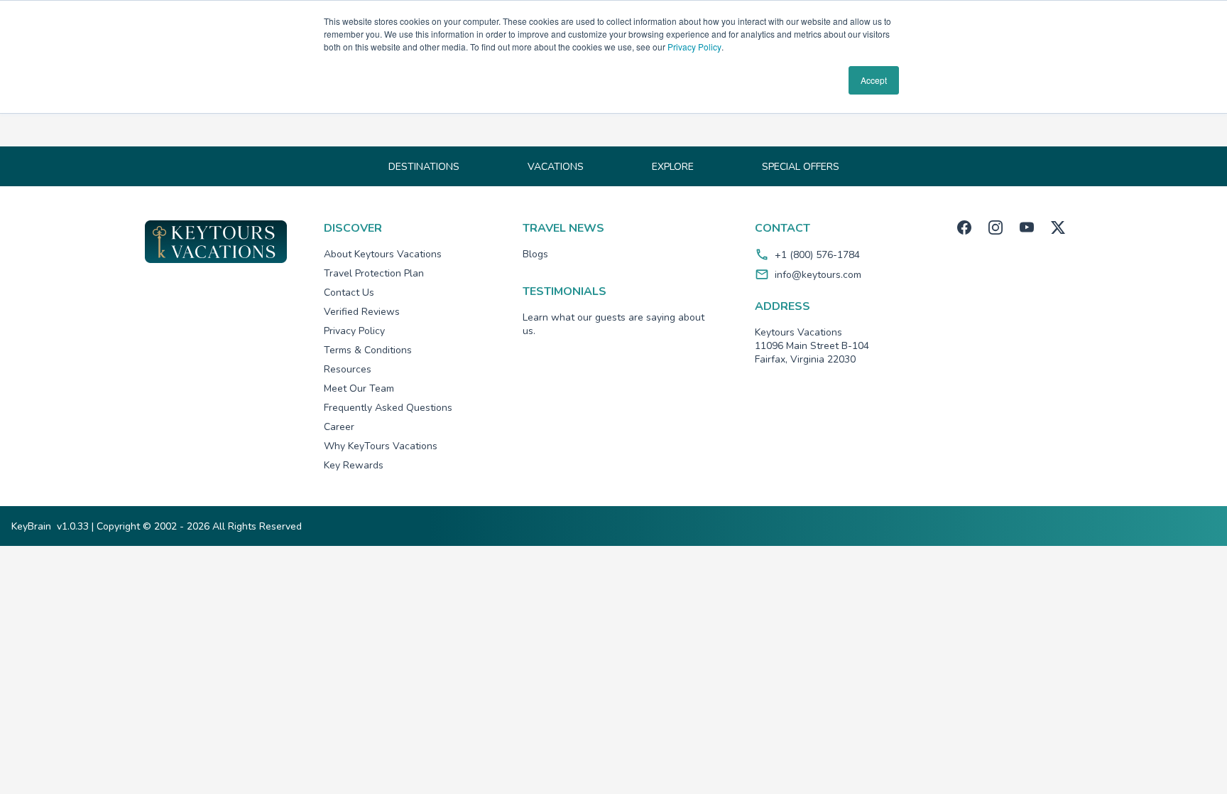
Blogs (535, 254)
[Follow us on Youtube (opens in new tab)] (1027, 227)
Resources (347, 369)
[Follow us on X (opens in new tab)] (1058, 227)
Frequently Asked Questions (388, 407)
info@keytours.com (818, 274)
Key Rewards (353, 465)
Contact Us (349, 292)
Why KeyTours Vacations (380, 446)
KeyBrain (31, 526)
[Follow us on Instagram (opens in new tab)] (995, 227)
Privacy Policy (694, 47)
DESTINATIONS (423, 166)
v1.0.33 (73, 526)
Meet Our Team (359, 388)
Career (339, 427)
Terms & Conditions (368, 350)
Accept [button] (874, 80)
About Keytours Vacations (383, 254)
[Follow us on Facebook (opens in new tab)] (964, 227)
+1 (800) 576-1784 (817, 255)
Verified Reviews (362, 311)
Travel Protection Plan (374, 273)
